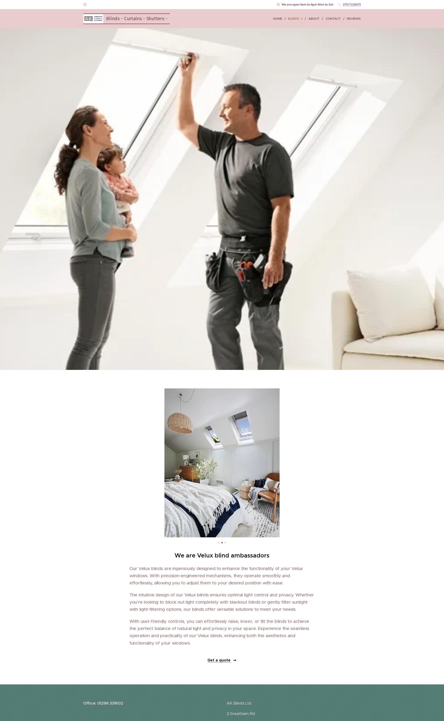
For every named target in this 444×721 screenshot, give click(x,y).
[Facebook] (85, 5)
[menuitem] (279, 19)
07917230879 (352, 4)
